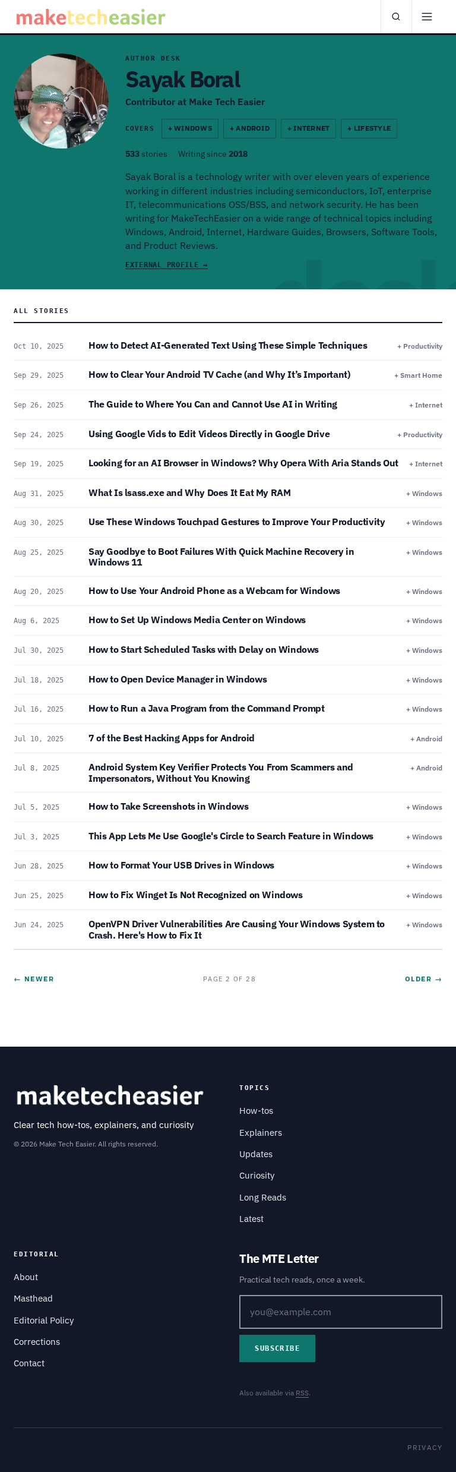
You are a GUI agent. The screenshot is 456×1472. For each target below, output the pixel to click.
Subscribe (277, 1348)
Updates (256, 1154)
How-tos (256, 1110)
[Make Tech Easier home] (92, 16)
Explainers (260, 1132)
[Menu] (426, 16)
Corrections (37, 1341)
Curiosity (256, 1175)
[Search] (396, 16)
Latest (251, 1218)
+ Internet (308, 128)
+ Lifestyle (369, 128)
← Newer (34, 978)
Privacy (424, 1447)
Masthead (33, 1298)
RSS (302, 1392)
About (26, 1277)
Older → (423, 978)
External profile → (166, 265)
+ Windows (190, 128)
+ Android (250, 128)
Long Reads (262, 1197)
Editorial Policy (44, 1320)
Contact (29, 1363)
